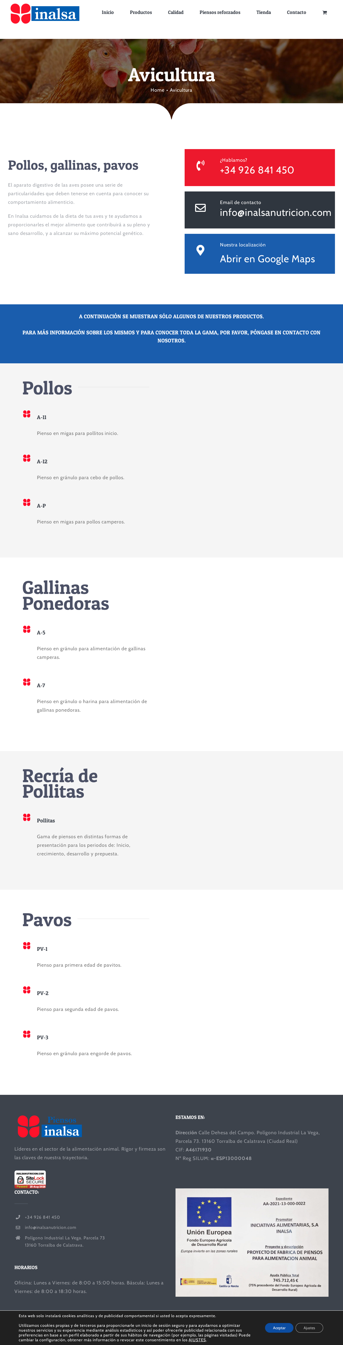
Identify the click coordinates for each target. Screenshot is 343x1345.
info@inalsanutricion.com (275, 212)
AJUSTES (197, 1339)
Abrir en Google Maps (267, 259)
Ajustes (309, 1327)
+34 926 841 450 (257, 170)
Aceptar (279, 1327)
